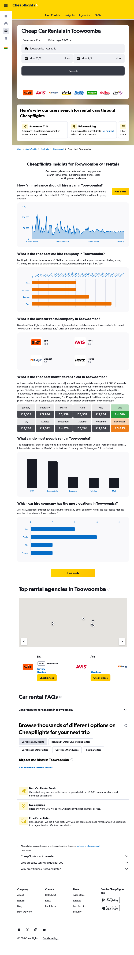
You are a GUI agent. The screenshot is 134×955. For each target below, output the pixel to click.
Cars (19, 149)
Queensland (58, 149)
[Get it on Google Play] (110, 900)
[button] (6, 5)
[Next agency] (122, 641)
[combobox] (32, 40)
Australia (45, 149)
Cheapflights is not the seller (37, 856)
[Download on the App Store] (110, 908)
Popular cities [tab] (93, 749)
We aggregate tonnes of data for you (42, 862)
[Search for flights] (5, 16)
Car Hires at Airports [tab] (33, 741)
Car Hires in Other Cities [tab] (35, 749)
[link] (120, 191)
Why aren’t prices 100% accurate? (41, 869)
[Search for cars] (5, 30)
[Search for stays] (5, 23)
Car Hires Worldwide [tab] (67, 749)
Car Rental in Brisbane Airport (36, 767)
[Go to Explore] (5, 38)
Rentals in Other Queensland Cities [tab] (70, 741)
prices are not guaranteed (88, 846)
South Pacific (31, 149)
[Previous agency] (24, 641)
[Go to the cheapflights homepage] (25, 5)
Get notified (108, 131)
